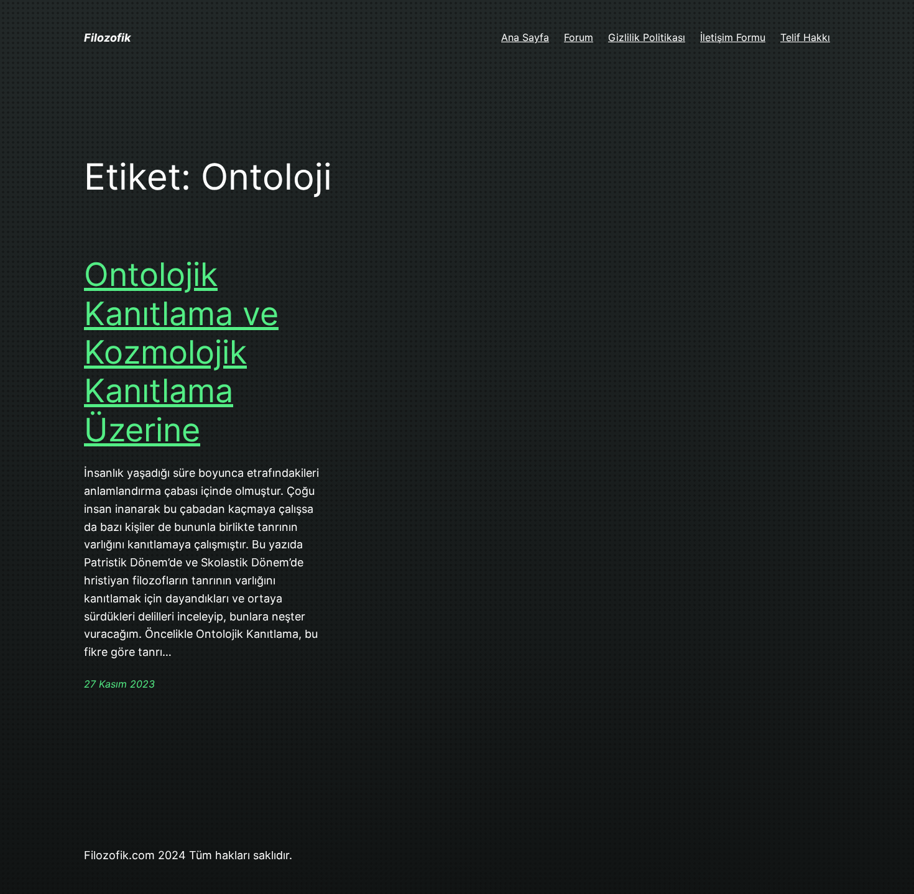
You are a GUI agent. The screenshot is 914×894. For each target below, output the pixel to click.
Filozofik (107, 37)
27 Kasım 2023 (119, 684)
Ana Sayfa (525, 37)
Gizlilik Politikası (646, 37)
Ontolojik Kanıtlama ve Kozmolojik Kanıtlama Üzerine (181, 352)
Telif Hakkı (805, 37)
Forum (578, 37)
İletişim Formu (732, 37)
